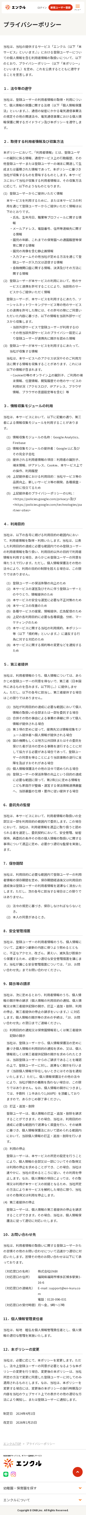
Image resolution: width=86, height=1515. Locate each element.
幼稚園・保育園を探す (20, 1487)
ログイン (42, 7)
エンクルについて (16, 1499)
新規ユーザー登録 (61, 7)
